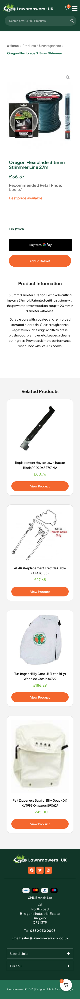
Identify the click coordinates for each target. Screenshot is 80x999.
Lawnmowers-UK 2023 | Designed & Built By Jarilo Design (40, 989)
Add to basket (40, 261)
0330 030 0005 (40, 930)
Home (14, 46)
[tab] (40, 953)
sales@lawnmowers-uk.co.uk (40, 938)
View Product (40, 486)
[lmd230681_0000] (40, 113)
